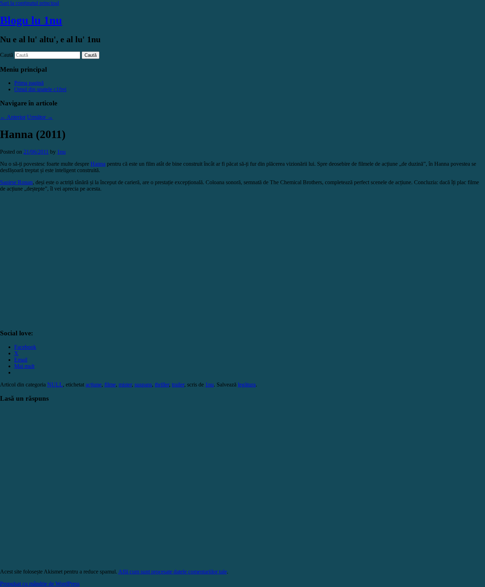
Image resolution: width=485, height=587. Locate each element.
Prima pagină (29, 83)
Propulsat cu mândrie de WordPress (40, 584)
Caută (6, 55)
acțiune (94, 385)
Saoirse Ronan (16, 182)
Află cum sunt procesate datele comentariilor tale (172, 572)
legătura (247, 385)
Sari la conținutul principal (29, 3)
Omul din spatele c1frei (40, 89)
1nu (61, 152)
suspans (143, 385)
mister (125, 385)
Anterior (13, 117)
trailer (178, 385)
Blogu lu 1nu (31, 20)
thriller (162, 385)
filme (110, 385)
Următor (40, 117)
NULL (55, 385)
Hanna (98, 164)
